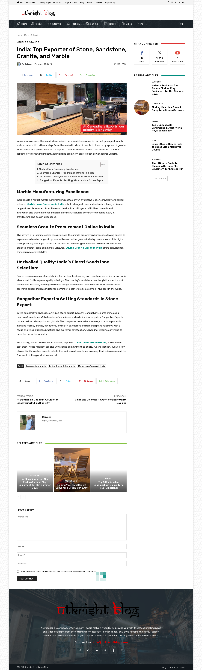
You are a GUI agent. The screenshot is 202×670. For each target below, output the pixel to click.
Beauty (155, 140)
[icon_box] (110, 3)
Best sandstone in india (36, 366)
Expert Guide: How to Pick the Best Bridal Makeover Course (167, 147)
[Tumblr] (113, 650)
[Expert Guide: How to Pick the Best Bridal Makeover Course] (141, 145)
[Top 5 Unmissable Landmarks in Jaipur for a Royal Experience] (108, 469)
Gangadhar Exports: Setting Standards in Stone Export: (72, 180)
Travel (108, 478)
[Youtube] (183, 2)
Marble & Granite (32, 35)
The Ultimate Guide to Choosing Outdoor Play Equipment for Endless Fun (167, 166)
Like (142, 51)
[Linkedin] (97, 650)
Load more (159, 178)
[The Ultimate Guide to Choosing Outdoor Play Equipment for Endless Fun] (141, 164)
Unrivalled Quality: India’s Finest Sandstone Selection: (71, 176)
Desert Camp (71, 481)
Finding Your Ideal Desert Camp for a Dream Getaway (72, 486)
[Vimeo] (179, 2)
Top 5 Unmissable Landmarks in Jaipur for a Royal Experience (109, 485)
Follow (159, 51)
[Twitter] (176, 2)
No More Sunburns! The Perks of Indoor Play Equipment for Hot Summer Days (35, 483)
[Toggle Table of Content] (101, 164)
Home (19, 35)
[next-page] (24, 497)
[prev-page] (19, 497)
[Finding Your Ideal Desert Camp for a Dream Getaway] (72, 469)
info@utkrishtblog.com (110, 642)
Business (34, 475)
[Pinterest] (105, 650)
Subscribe (178, 51)
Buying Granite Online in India (62, 366)
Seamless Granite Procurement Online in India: (66, 172)
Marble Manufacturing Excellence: (59, 169)
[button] (181, 24)
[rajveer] (19, 64)
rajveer (29, 64)
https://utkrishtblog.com (52, 421)
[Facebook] (168, 2)
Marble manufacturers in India (91, 366)
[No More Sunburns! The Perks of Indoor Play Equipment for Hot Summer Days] (35, 469)
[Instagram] (172, 2)
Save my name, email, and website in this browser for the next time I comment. (59, 571)
